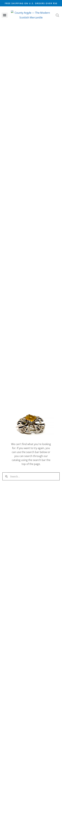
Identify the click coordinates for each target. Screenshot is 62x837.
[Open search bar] (57, 15)
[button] (5, 15)
